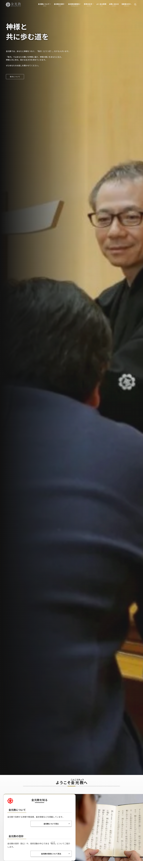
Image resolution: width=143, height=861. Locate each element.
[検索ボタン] (135, 4)
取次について (15, 76)
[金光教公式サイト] (13, 4)
